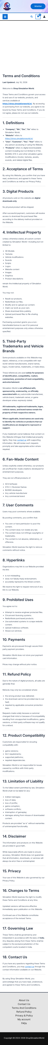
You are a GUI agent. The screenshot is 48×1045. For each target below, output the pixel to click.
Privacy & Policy (24, 1015)
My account (24, 1019)
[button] (38, 6)
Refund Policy (24, 1011)
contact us (21, 440)
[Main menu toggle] (5, 16)
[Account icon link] (44, 17)
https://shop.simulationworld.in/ (17, 104)
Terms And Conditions (24, 1007)
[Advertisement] (24, 48)
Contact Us (24, 1004)
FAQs (24, 1023)
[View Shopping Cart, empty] (38, 16)
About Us (24, 1000)
